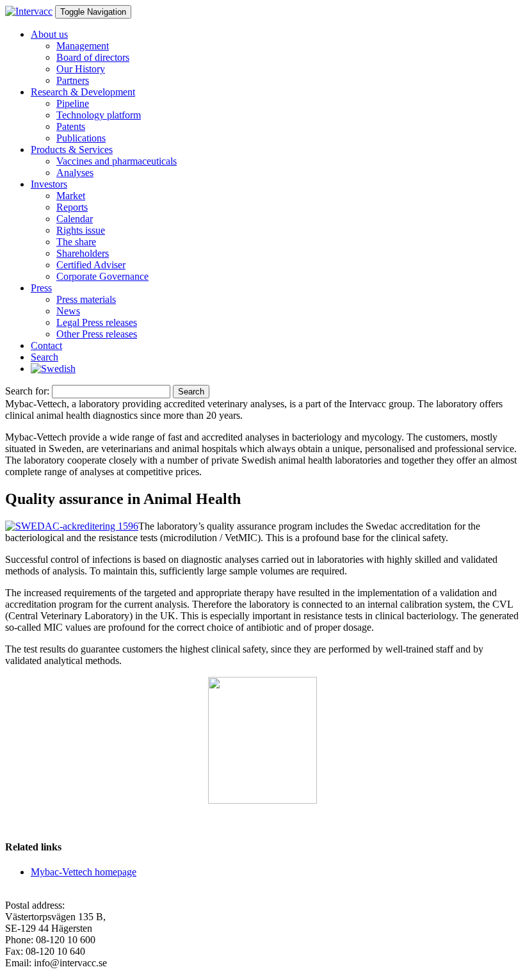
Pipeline (72, 103)
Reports (72, 207)
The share (76, 241)
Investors (49, 184)
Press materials (86, 299)
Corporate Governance (102, 276)
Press (41, 287)
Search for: (27, 391)
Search (44, 357)
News (68, 310)
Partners (72, 80)
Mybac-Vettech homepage (83, 871)
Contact (46, 345)
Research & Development (83, 91)
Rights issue (80, 230)
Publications (81, 138)
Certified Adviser (90, 264)
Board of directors (92, 57)
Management (82, 45)
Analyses (74, 172)
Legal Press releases (96, 322)
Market (70, 195)
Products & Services (72, 149)
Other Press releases (96, 334)
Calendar (74, 218)
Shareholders (82, 253)
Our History (80, 68)
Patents (70, 126)
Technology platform (98, 115)
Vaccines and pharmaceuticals (116, 161)
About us (49, 34)
